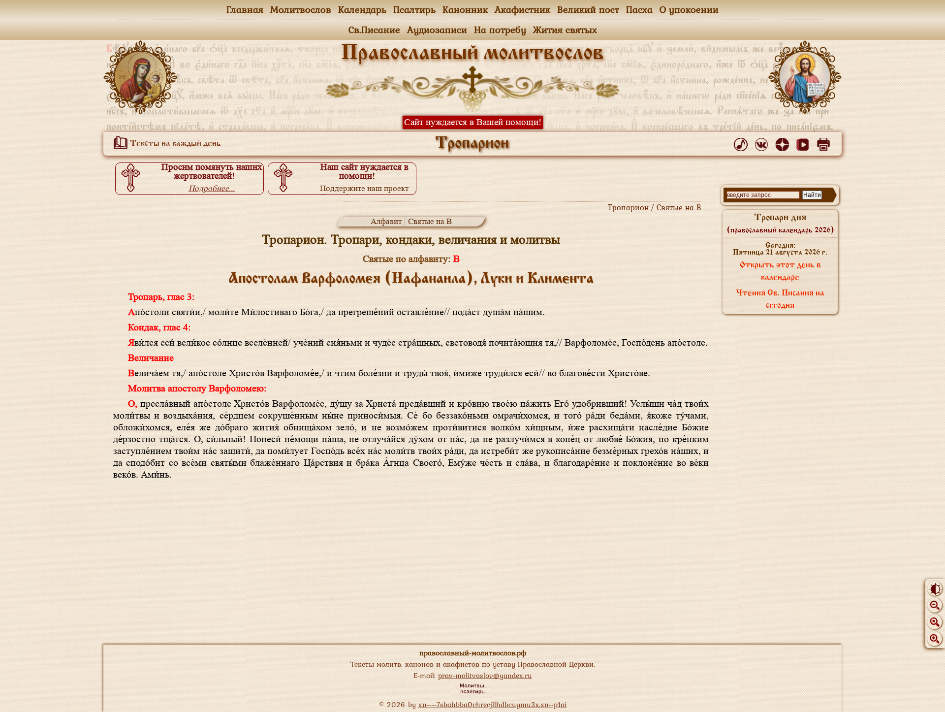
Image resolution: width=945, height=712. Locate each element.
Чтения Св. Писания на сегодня (780, 300)
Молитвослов (300, 9)
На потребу (500, 29)
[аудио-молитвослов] (742, 142)
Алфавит (386, 221)
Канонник (465, 9)
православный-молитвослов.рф (472, 652)
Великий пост (588, 9)
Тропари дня (780, 223)
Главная (244, 9)
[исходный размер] (934, 622)
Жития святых (565, 29)
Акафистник (522, 9)
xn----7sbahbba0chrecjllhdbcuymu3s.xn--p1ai (492, 704)
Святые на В (430, 221)
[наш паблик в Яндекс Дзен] (784, 142)
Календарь (362, 9)
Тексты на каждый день (174, 144)
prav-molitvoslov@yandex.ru (485, 675)
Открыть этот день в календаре (780, 271)
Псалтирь (414, 9)
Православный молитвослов (472, 53)
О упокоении (689, 9)
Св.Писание (374, 29)
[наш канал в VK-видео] (804, 142)
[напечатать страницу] (825, 142)
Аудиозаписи (437, 29)
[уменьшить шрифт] (934, 605)
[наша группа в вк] (763, 142)
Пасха (639, 9)
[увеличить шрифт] (934, 638)
